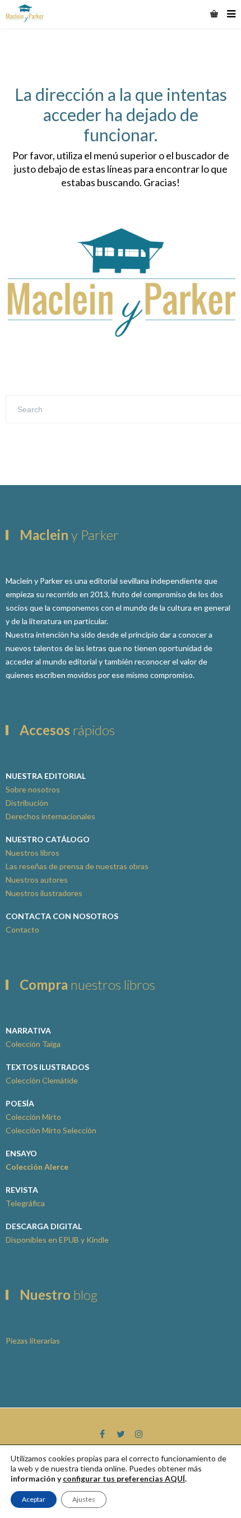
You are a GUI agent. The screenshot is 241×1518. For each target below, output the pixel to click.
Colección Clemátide (42, 1080)
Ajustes (83, 1499)
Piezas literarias (33, 1340)
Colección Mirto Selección (51, 1130)
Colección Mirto (33, 1117)
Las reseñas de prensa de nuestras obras (77, 866)
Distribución (27, 803)
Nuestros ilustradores (44, 893)
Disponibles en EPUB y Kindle (57, 1239)
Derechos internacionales (50, 816)
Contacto (22, 929)
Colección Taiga (33, 1044)
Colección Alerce (37, 1166)
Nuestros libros (32, 852)
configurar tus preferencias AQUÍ (124, 1478)
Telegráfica (25, 1203)
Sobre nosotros (33, 789)
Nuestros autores (37, 879)
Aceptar (33, 1499)
